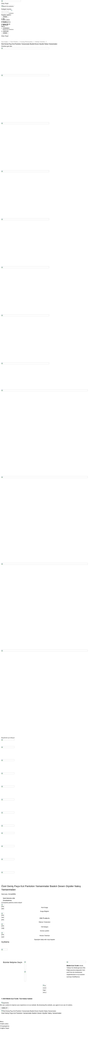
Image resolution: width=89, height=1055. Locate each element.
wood (4, 22)
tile (4, 18)
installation (6, 28)
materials (5, 31)
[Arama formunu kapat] (2, 2)
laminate (5, 25)
